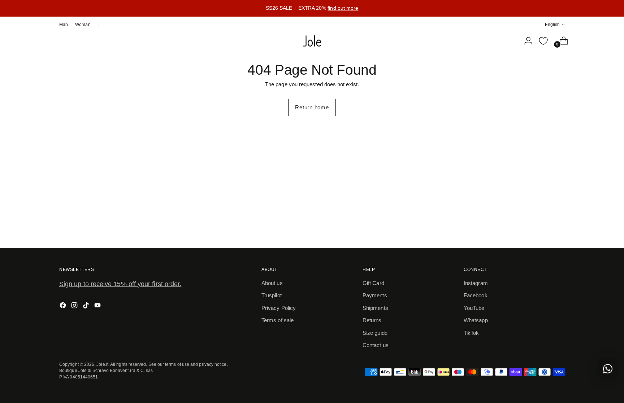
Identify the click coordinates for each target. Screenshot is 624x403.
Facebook (476, 295)
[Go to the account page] (525, 41)
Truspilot (271, 295)
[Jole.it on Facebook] (63, 306)
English (552, 24)
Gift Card (373, 283)
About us (272, 283)
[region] (312, 8)
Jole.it (102, 364)
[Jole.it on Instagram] (75, 306)
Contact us (376, 345)
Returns (372, 320)
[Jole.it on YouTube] (98, 306)
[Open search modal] (510, 41)
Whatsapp (476, 320)
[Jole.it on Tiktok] (86, 306)
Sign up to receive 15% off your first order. (120, 284)
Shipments (375, 308)
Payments (375, 295)
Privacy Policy (278, 308)
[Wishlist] (543, 41)
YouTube (474, 308)
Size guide (375, 333)
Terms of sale (277, 320)
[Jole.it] (312, 41)
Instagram (476, 283)
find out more (343, 8)
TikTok (471, 333)
